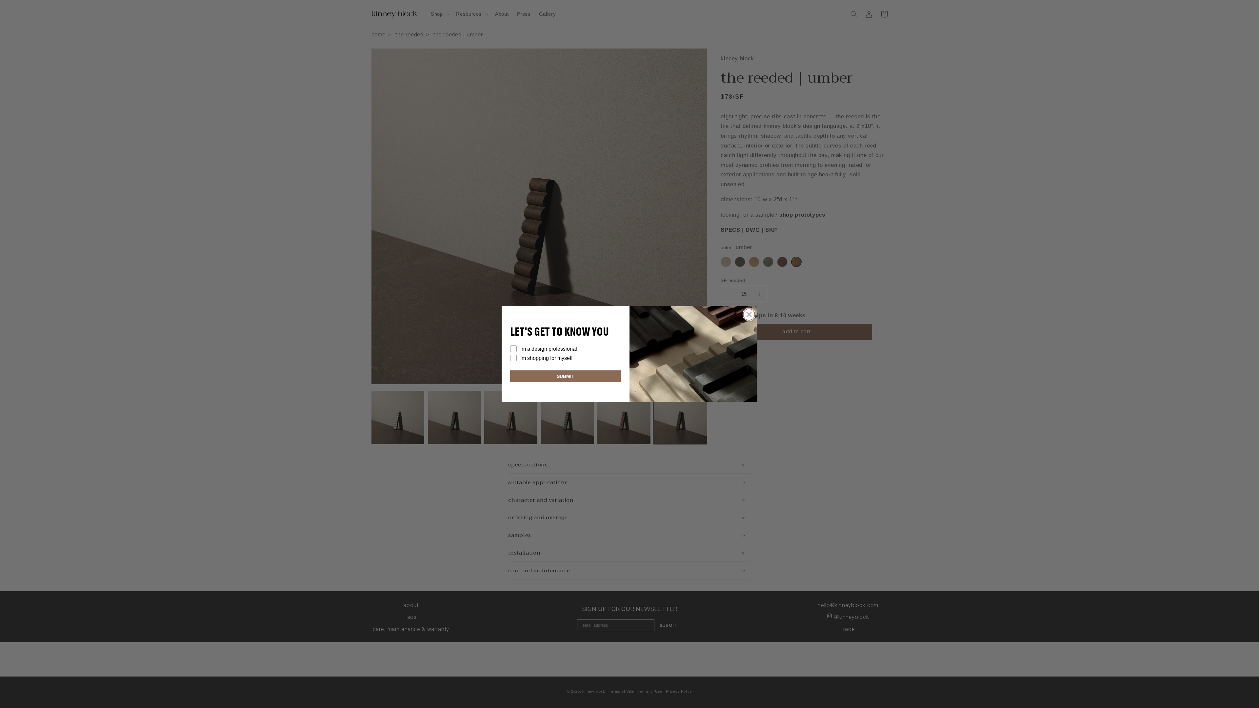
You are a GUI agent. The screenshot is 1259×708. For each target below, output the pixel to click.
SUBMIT (565, 376)
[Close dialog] (749, 314)
